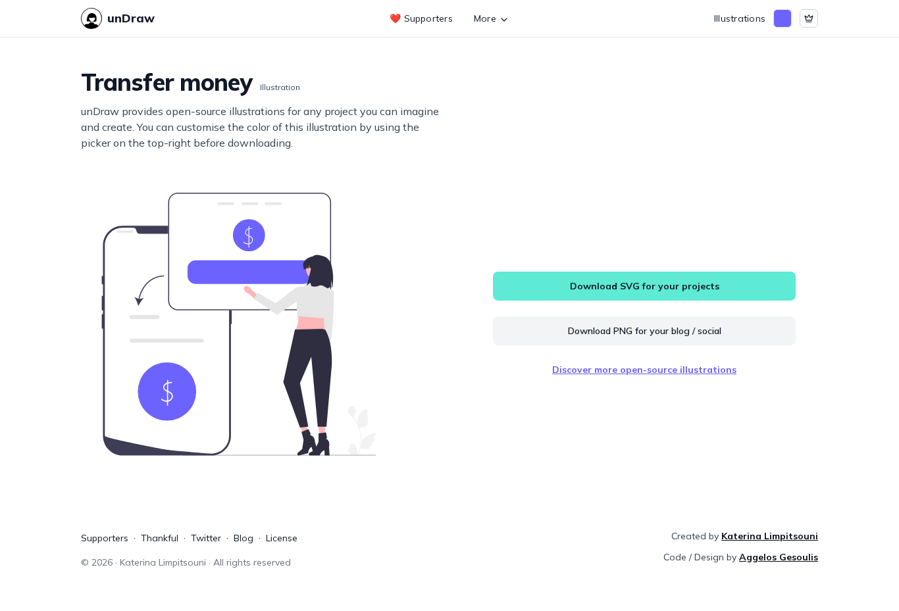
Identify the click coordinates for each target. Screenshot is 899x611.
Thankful (159, 538)
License (281, 538)
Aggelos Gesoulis (778, 557)
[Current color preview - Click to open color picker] (782, 18)
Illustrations (739, 18)
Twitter (206, 538)
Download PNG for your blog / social (644, 331)
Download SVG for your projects (644, 286)
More (485, 18)
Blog (243, 538)
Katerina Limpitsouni (769, 536)
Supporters (104, 538)
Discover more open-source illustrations (644, 370)
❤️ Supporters (421, 18)
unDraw (131, 18)
